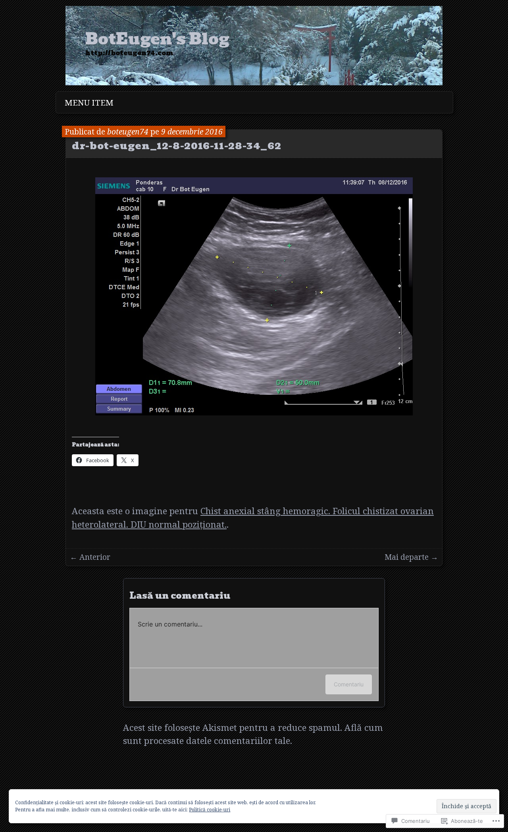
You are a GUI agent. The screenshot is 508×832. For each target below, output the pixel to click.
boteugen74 (127, 131)
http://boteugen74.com (129, 53)
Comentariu (349, 684)
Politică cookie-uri (209, 809)
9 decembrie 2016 (192, 131)
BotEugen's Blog (157, 39)
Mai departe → (411, 556)
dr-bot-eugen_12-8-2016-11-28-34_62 (176, 146)
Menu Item (89, 102)
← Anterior (90, 556)
